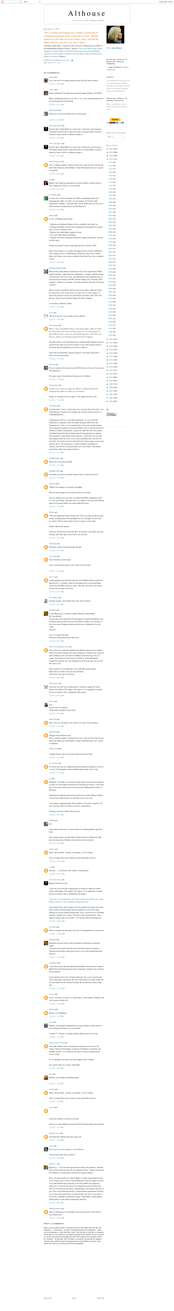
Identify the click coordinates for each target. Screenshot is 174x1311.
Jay (50, 778)
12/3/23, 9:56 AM (56, 843)
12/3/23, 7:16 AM (56, 379)
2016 (111, 360)
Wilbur (51, 512)
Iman (51, 1022)
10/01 (111, 205)
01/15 (111, 328)
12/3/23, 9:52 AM (56, 815)
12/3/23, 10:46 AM (57, 921)
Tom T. (51, 577)
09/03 (111, 219)
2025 (111, 152)
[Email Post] (72, 60)
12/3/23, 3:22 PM (56, 1140)
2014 (111, 367)
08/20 (111, 225)
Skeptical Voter (54, 1133)
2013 (111, 370)
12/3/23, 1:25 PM (56, 1016)
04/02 (111, 292)
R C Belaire (53, 195)
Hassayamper (53, 325)
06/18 (111, 255)
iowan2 (51, 89)
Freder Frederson (55, 161)
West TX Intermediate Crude (58, 646)
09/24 (111, 209)
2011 (111, 377)
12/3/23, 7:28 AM (56, 478)
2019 (111, 349)
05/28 (111, 265)
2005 (111, 398)
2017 (111, 356)
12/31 (111, 162)
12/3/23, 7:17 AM (56, 452)
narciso (51, 1107)
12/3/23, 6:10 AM (56, 84)
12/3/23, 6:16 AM (56, 104)
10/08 (111, 202)
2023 (111, 159)
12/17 (111, 169)
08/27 (111, 222)
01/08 (111, 332)
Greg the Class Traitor (56, 1043)
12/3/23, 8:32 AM (56, 604)
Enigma (51, 215)
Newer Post (47, 1298)
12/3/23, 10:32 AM (57, 874)
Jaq (50, 179)
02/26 (111, 308)
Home (74, 1298)
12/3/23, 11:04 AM (57, 934)
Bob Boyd (52, 610)
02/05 (111, 318)
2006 (111, 394)
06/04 (111, 262)
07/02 (111, 248)
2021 (111, 343)
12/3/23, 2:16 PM (56, 1068)
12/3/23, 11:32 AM (57, 988)
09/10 (111, 215)
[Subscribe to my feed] (107, 410)
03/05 (111, 305)
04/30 (111, 278)
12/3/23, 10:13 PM (56, 1218)
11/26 (111, 179)
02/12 (111, 315)
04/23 (111, 282)
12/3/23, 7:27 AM (56, 465)
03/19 (111, 298)
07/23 (111, 238)
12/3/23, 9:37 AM (56, 773)
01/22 (111, 325)
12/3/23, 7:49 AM (56, 506)
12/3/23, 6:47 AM (56, 307)
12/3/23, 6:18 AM (56, 120)
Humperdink (53, 110)
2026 (111, 149)
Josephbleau (53, 963)
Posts (111, 137)
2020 (111, 346)
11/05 (111, 189)
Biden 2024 (52, 62)
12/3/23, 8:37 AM (56, 641)
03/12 (111, 302)
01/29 (111, 322)
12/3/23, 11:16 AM (57, 957)
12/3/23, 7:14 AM (56, 359)
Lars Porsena (53, 763)
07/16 (111, 242)
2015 (111, 363)
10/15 (111, 199)
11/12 (111, 185)
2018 (111, 353)
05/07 (111, 275)
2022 (111, 339)
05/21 (111, 268)
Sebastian (52, 483)
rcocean (51, 994)
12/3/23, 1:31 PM (56, 1037)
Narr (50, 1074)
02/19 (111, 312)
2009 (111, 384)
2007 (111, 391)
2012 (111, 374)
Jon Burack (53, 406)
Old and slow (53, 683)
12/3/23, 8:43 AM (56, 677)
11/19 (111, 182)
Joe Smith (52, 927)
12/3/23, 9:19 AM (56, 713)
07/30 (111, 235)
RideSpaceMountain (55, 268)
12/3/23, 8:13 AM (56, 538)
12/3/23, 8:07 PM (56, 1203)
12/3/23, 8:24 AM (56, 571)
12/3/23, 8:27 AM (56, 592)
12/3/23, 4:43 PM (56, 1158)
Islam (59, 62)
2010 (111, 380)
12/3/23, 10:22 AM (57, 861)
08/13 (111, 229)
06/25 (111, 252)
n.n (50, 867)
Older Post (100, 1298)
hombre (51, 849)
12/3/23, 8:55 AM (56, 695)
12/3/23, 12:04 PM (56, 1004)
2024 (111, 156)
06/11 (111, 259)
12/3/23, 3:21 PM (56, 1127)
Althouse (87, 13)
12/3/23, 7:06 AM (56, 319)
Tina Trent (52, 543)
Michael (51, 1009)
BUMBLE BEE (54, 458)
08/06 (111, 232)
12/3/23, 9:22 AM (56, 757)
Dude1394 (52, 719)
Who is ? (114, 48)
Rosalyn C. (52, 1164)
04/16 (111, 285)
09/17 (111, 212)
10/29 (111, 192)
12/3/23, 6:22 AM (56, 138)
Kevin (51, 312)
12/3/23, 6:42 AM (56, 189)
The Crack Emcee (55, 125)
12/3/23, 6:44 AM (56, 209)
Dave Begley (53, 597)
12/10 (111, 172)
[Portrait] (115, 43)
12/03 (111, 175)
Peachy (51, 701)
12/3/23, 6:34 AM (56, 174)
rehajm (51, 77)
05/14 (111, 272)
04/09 (111, 288)
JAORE (51, 820)
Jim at (51, 1146)
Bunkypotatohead (55, 1208)
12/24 (111, 165)
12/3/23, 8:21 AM (56, 550)
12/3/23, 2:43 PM (56, 1101)
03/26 (111, 295)
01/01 (111, 335)
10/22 (111, 195)
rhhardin (52, 364)
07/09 (111, 245)
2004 (111, 401)
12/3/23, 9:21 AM (56, 726)
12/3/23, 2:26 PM (56, 1083)
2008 (111, 387)
